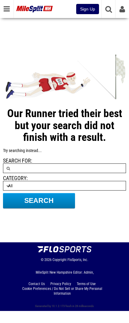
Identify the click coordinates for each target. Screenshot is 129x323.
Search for (17, 160)
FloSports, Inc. (78, 260)
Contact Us (36, 284)
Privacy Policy (60, 284)
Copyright (59, 260)
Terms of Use (86, 284)
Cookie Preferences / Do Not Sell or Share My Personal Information (62, 291)
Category (14, 178)
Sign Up (87, 9)
